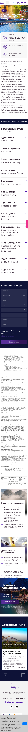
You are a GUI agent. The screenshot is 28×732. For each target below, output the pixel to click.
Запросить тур (10, 601)
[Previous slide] (5, 675)
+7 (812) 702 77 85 (7, 596)
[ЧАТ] (21, 2)
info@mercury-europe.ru (14, 702)
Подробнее (21, 667)
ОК (24, 723)
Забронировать (14, 342)
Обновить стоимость (9, 336)
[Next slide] (23, 675)
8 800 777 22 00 (6, 594)
